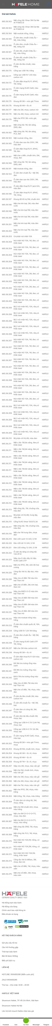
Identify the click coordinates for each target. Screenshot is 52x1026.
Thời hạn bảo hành (9, 952)
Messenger (36, 1024)
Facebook (6, 1024)
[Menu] (3, 4)
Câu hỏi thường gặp (10, 947)
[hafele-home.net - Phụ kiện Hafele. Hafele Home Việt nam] (26, 4)
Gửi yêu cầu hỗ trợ (9, 943)
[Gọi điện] (26, 1020)
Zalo (16, 1024)
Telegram (46, 1024)
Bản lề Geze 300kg (10, 956)
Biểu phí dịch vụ (8, 960)
